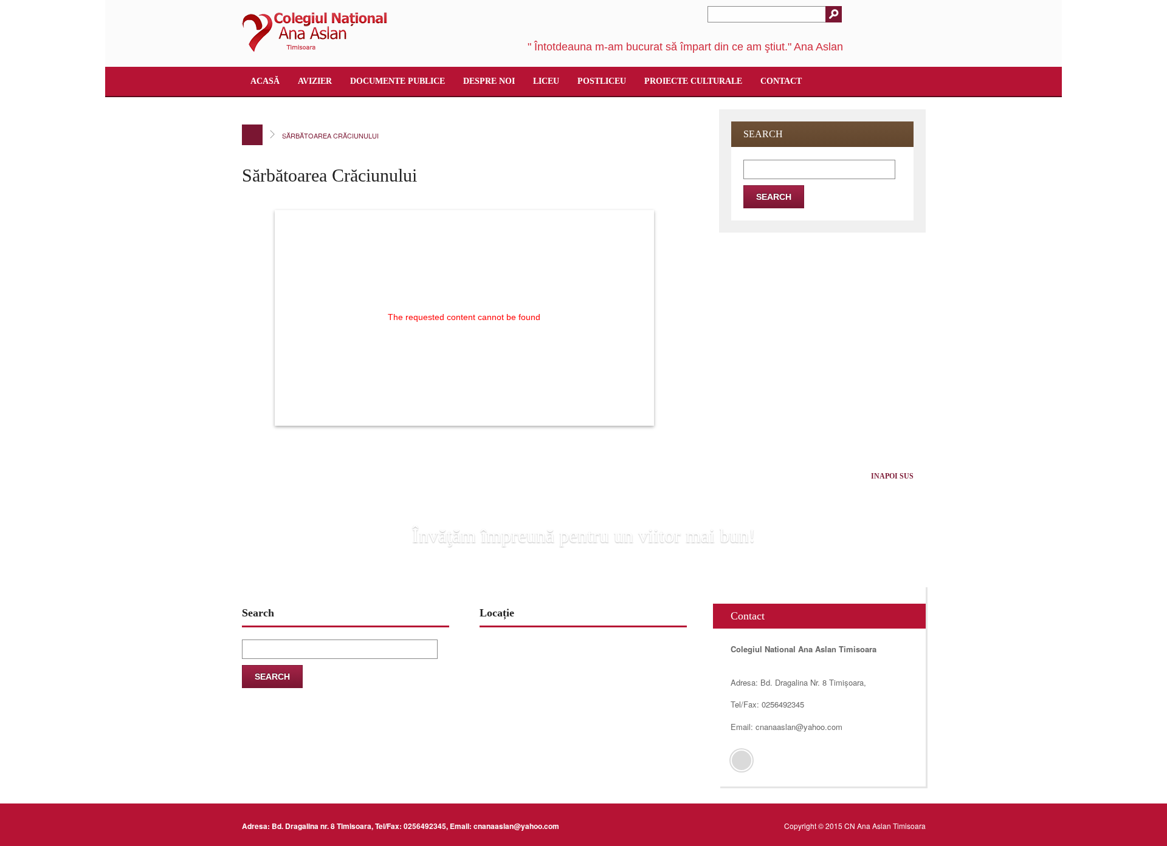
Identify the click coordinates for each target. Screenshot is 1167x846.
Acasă (265, 81)
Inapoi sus (892, 476)
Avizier (315, 81)
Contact (781, 81)
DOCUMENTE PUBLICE (397, 81)
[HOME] (252, 135)
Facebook (741, 760)
